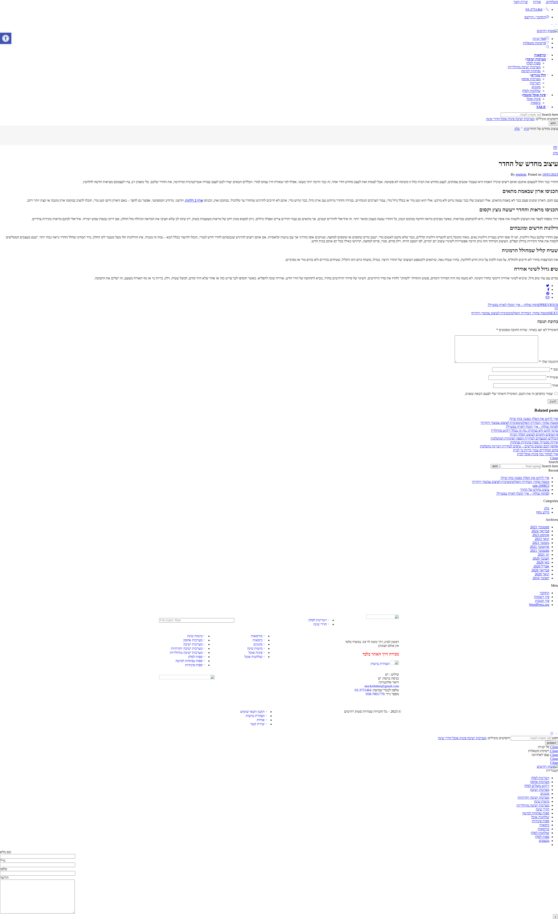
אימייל (552, 377)
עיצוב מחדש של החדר (534, 489)
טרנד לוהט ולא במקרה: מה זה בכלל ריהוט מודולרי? (524, 430)
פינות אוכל (534, 99)
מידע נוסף (542, 512)
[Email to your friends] (547, 297)
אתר (555, 385)
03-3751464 (534, 9)
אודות (537, 2)
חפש (553, 123)
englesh (521, 174)
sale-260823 (540, 486)
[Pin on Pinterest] (547, 293)
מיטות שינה (254, 648)
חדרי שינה (493, 119)
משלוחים (551, 2)
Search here (549, 114)
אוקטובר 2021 (539, 547)
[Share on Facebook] (548, 289)
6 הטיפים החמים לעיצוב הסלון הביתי (534, 434)
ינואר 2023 (542, 539)
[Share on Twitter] (547, 285)
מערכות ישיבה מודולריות (524, 67)
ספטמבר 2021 (539, 550)
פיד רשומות (541, 597)
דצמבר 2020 (540, 558)
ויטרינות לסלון (317, 620)
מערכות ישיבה (536, 59)
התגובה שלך (548, 362)
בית (526, 129)
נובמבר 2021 (540, 543)
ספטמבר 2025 (539, 527)
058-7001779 (375, 694)
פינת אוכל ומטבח (534, 95)
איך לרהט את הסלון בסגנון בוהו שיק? (533, 419)
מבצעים (544, 841)
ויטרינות (535, 83)
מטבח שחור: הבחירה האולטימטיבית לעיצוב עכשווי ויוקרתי (519, 423)
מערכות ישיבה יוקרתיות (186, 648)
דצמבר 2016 (540, 578)
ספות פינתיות (193, 665)
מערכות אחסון (531, 79)
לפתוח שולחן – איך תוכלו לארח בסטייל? (522, 493)
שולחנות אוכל (253, 657)
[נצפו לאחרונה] (552, 734)
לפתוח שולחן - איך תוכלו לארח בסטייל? (532, 426)
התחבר (544, 593)
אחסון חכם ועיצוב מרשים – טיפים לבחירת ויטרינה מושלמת (519, 446)
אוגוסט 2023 (540, 535)
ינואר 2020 (542, 574)
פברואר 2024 (540, 531)
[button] (5, 38)
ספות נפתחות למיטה (188, 661)
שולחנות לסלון (531, 91)
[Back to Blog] (556, 309)
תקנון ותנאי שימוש (252, 711)
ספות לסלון (533, 63)
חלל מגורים (538, 75)
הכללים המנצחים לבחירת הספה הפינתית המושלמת (524, 438)
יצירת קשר (521, 2)
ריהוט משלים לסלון (536, 786)
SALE (541, 107)
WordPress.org (539, 604)
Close (554, 458)
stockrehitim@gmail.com (381, 686)
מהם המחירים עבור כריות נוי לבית (535, 450)
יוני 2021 (543, 554)
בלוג (517, 129)
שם (554, 369)
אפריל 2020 (541, 566)
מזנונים (536, 87)
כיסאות (536, 103)
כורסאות (540, 55)
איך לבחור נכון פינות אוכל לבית (537, 454)
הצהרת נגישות (380, 664)
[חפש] (547, 47)
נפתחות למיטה (531, 71)
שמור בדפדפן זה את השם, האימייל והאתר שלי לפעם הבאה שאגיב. (508, 394)
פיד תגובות (542, 601)
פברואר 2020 (540, 570)
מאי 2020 (542, 562)
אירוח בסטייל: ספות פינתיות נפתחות (534, 442)
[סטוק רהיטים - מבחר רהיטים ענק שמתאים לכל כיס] (547, 31)
